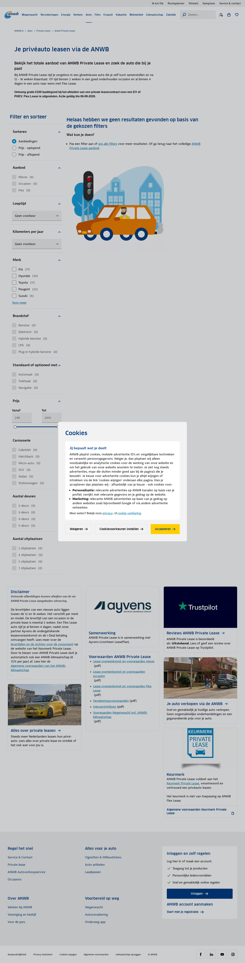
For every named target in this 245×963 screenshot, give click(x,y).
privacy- (108, 513)
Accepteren (163, 529)
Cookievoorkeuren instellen (119, 529)
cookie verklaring (129, 513)
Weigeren (76, 529)
